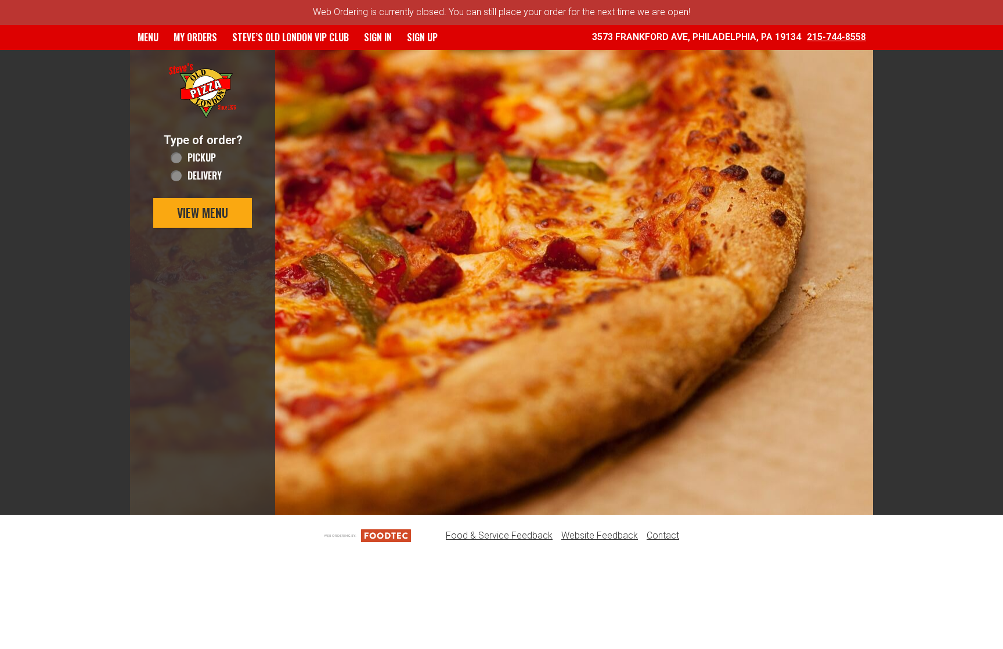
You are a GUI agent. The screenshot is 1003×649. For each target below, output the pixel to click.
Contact (663, 535)
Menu (148, 37)
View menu (202, 212)
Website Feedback (599, 535)
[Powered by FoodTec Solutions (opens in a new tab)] (367, 535)
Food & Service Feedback (499, 535)
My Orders (195, 37)
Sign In (378, 37)
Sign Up (422, 37)
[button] (202, 91)
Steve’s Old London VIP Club (290, 37)
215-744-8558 (836, 36)
